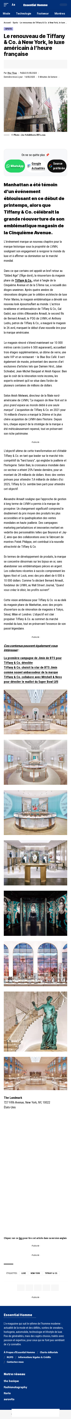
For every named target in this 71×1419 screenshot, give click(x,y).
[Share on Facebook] (12, 64)
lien (21, 1238)
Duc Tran (12, 73)
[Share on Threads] (32, 1413)
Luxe (23, 1273)
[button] (7, 4)
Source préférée (59, 166)
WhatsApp (17, 166)
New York (35, 1273)
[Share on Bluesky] (40, 1413)
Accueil (7, 22)
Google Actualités (36, 166)
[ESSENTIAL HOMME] (35, 4)
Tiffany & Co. (23, 280)
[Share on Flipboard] (24, 64)
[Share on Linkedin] (30, 64)
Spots (15, 22)
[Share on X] (18, 64)
